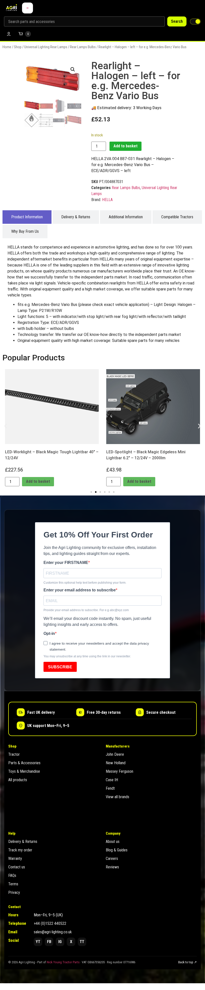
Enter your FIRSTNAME (66, 563)
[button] (72, 69)
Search (177, 21)
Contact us (16, 867)
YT (38, 941)
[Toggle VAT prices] (195, 21)
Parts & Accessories (24, 762)
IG (60, 941)
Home (6, 47)
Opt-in (49, 634)
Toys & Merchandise (24, 771)
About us (113, 841)
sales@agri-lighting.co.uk (53, 932)
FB (49, 941)
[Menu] (27, 7)
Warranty (15, 858)
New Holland (116, 762)
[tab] (27, 217)
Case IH (112, 779)
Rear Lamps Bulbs (83, 47)
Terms (13, 884)
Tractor (14, 754)
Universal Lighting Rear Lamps (45, 47)
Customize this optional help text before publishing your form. (85, 582)
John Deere (115, 754)
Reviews (112, 867)
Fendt (110, 788)
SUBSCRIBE (60, 667)
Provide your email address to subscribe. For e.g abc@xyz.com (86, 610)
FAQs (12, 875)
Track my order (20, 850)
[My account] (9, 34)
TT (82, 941)
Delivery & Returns (22, 841)
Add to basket (126, 146)
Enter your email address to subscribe (80, 590)
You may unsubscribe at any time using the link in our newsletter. (87, 656)
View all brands (117, 796)
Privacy (14, 892)
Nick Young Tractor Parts (63, 962)
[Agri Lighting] (11, 8)
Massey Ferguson (119, 771)
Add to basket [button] (38, 481)
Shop (18, 47)
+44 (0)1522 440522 (50, 923)
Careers (112, 858)
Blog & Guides (117, 850)
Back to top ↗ (187, 962)
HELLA (107, 199)
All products (17, 779)
